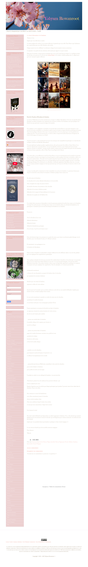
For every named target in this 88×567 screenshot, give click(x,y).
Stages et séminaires (11, 514)
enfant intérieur (10, 375)
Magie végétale (10, 433)
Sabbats (71, 442)
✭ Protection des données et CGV (14, 306)
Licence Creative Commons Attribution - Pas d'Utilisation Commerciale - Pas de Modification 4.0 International (28, 541)
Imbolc (8, 404)
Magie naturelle (51, 442)
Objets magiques (10, 457)
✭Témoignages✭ (10, 43)
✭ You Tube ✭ (10, 215)
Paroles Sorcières (10, 469)
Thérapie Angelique (11, 519)
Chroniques (9, 351)
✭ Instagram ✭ (10, 217)
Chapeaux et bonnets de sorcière (14, 349)
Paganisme (61, 442)
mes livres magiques (11, 440)
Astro (8, 326)
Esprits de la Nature (41, 442)
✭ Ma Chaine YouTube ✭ (12, 48)
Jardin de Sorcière (11, 406)
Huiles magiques (10, 399)
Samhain (75, 442)
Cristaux (9, 361)
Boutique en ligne (11, 340)
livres (8, 414)
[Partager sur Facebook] (36, 439)
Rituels (66, 442)
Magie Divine (10, 426)
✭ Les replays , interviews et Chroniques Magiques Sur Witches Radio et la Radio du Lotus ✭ (14, 122)
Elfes (8, 373)
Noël (8, 450)
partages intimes (10, 471)
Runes (8, 498)
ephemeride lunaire (11, 378)
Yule (8, 524)
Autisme (9, 331)
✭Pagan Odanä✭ (11, 227)
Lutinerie (9, 418)
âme (8, 321)
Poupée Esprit (10, 481)
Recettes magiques (11, 488)
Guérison (9, 392)
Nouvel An (9, 452)
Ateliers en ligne (10, 328)
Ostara (8, 462)
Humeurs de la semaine (12, 402)
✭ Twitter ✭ (9, 220)
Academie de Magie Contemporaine (15, 316)
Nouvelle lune (10, 454)
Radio (8, 483)
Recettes (8, 486)
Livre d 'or (9, 231)
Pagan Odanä (10, 464)
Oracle (8, 459)
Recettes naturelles (11, 490)
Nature (57, 442)
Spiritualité (29, 443)
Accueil (8, 38)
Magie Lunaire (10, 428)
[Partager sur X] (35, 439)
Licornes (8, 409)
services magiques (11, 505)
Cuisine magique (10, 363)
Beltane (8, 338)
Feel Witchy (9, 382)
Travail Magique (37, 443)
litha (8, 411)
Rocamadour (9, 495)
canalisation (9, 346)
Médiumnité (9, 438)
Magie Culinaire (10, 423)
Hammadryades (10, 397)
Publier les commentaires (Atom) (57, 486)
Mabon (8, 421)
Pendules (9, 474)
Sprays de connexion (11, 512)
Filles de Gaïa (10, 387)
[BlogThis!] (34, 439)
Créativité (9, 358)
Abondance (9, 314)
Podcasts (8, 478)
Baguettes (9, 335)
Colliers (8, 354)
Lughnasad (9, 416)
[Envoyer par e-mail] (33, 439)
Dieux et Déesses (10, 366)
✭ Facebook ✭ (10, 222)
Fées (8, 385)
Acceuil (8, 319)
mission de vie (10, 442)
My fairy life (10, 445)
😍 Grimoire (9, 144)
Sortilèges (9, 507)
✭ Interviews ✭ (10, 45)
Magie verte (9, 435)
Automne (34, 442)
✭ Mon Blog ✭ (10, 224)
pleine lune (9, 476)
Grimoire (9, 390)
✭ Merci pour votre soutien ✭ (13, 207)
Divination (9, 368)
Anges (8, 323)
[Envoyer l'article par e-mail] (30, 439)
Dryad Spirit (9, 370)
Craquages (9, 356)
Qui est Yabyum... (11, 40)
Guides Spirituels (10, 394)
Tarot (8, 517)
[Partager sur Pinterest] (38, 439)
